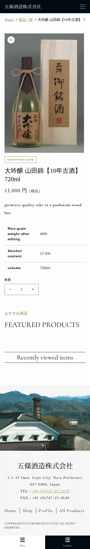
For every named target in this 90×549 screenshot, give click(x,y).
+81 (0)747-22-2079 (51, 491)
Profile (46, 510)
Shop (27, 510)
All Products (71, 510)
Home (10, 510)
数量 (8, 280)
